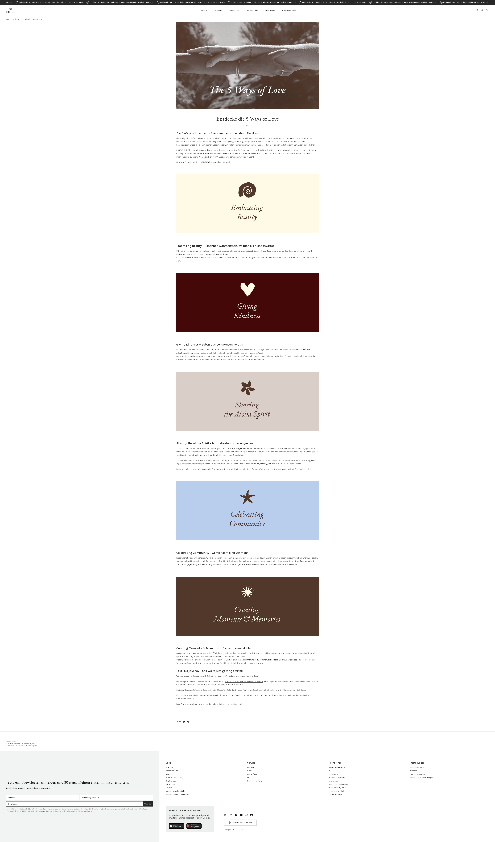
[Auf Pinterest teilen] (188, 721)
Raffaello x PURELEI (173, 771)
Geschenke (270, 10)
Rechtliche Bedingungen (338, 784)
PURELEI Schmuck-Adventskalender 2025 (215, 153)
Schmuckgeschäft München (177, 794)
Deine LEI (218, 10)
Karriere (169, 788)
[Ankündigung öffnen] (247, 2)
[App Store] (176, 826)
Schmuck (202, 10)
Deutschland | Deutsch (242, 822)
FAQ (248, 777)
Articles (16, 19)
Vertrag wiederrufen (418, 774)
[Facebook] (236, 814)
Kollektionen (252, 10)
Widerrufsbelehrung (337, 767)
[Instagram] (225, 814)
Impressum (333, 781)
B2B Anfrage (252, 774)
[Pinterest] (251, 814)
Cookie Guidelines (336, 794)
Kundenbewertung (254, 781)
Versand (413, 771)
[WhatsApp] (246, 814)
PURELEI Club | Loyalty (174, 777)
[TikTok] (230, 814)
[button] (477, 10)
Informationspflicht (337, 777)
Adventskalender (289, 10)
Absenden (148, 804)
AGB (330, 771)
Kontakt (250, 767)
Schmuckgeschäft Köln (175, 791)
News (249, 771)
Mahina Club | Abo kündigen (421, 777)
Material (169, 774)
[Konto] (482, 10)
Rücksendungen (416, 767)
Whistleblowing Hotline (338, 788)
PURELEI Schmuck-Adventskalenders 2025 (244, 681)
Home (8, 19)
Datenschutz (334, 774)
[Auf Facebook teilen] (183, 721)
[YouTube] (241, 814)
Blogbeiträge (171, 781)
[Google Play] (194, 826)
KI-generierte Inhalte (337, 791)
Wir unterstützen (173, 784)
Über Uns (169, 767)
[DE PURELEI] (10, 10)
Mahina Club (234, 10)
